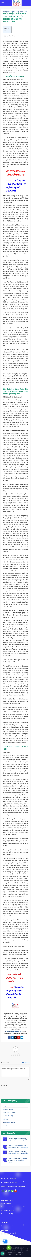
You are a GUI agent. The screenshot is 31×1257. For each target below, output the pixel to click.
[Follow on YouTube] (15, 1191)
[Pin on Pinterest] (18, 1037)
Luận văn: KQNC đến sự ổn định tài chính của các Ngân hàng (17, 1159)
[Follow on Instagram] (6, 1191)
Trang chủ (5, 1106)
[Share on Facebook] (9, 1037)
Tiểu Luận (5, 1119)
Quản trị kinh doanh (21, 11)
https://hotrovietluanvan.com (13, 1031)
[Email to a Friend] (15, 1037)
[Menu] (2, 3)
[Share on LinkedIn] (21, 1037)
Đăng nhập (27, 1062)
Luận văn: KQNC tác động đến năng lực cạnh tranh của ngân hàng (18, 1139)
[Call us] (12, 1191)
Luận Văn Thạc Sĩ (8, 1109)
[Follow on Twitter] (9, 1191)
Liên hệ (5, 1126)
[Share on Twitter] (12, 1037)
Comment (10, 1141)
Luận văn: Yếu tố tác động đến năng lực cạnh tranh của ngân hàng (18, 1152)
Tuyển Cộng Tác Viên (9, 1122)
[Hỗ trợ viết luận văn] (16, 3)
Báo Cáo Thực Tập (8, 1116)
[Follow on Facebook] (2, 1191)
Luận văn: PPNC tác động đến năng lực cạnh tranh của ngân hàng (18, 1146)
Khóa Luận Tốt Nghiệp (9, 11)
